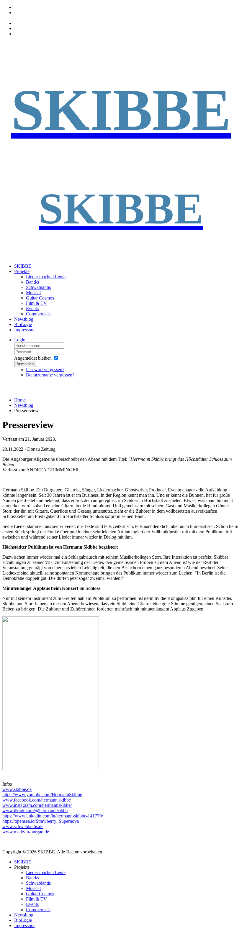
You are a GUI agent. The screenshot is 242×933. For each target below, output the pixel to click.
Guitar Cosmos (40, 297)
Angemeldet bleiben (33, 358)
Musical (33, 292)
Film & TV (36, 303)
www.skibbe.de (17, 789)
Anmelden (25, 364)
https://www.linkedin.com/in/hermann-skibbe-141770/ (52, 815)
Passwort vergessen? (45, 369)
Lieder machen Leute (46, 276)
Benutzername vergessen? (50, 374)
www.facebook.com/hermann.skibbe (36, 799)
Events (32, 308)
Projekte (22, 271)
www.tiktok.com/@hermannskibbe (35, 810)
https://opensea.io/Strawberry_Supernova (40, 821)
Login (19, 339)
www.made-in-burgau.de (25, 831)
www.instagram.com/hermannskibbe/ (37, 805)
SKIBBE (22, 266)
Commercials (38, 313)
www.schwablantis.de (22, 826)
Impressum (24, 329)
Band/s (32, 281)
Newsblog (23, 319)
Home (20, 399)
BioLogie (23, 324)
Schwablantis (38, 287)
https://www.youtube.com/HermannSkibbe (42, 794)
